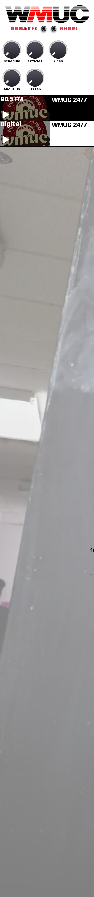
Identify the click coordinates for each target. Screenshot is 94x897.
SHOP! (69, 28)
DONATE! (24, 28)
